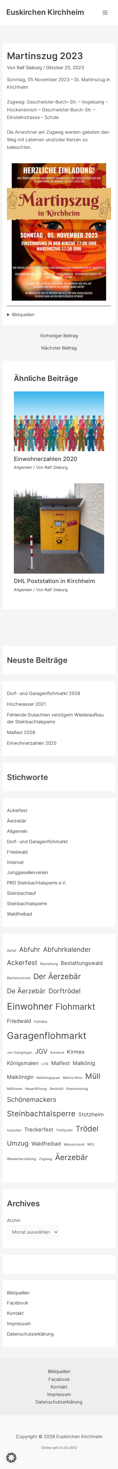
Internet (15, 862)
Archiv (13, 1220)
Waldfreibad (19, 914)
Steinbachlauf (21, 893)
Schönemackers (31, 1099)
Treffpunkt (64, 1130)
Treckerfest (38, 1129)
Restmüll (57, 1089)
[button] (11, 1457)
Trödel (87, 1128)
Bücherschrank (19, 978)
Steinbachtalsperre (27, 903)
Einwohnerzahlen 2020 (45, 458)
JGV (41, 1051)
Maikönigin (20, 1077)
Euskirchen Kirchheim (45, 12)
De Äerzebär (26, 991)
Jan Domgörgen (19, 1053)
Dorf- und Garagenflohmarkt (37, 841)
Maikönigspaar (48, 1078)
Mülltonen (14, 1089)
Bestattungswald (82, 963)
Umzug (18, 1143)
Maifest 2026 (21, 732)
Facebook (17, 1303)
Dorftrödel (64, 991)
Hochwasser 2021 (26, 704)
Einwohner (30, 1006)
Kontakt (15, 1313)
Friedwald (17, 852)
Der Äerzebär (57, 976)
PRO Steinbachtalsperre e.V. (36, 883)
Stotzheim (91, 1114)
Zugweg (45, 1159)
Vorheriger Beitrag (59, 336)
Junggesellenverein (27, 872)
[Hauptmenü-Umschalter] (105, 12)
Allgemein (23, 467)
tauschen (14, 1130)
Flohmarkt (75, 1006)
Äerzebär (16, 821)
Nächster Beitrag (59, 348)
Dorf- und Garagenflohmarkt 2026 (43, 693)
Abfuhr (29, 949)
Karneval (57, 1053)
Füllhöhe (40, 1022)
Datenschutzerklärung (30, 1334)
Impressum (19, 1323)
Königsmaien (23, 1063)
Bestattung (49, 964)
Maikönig (84, 1063)
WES (90, 1144)
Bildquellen (23, 314)
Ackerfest (17, 810)
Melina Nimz (72, 1078)
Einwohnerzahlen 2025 (32, 743)
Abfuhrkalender (67, 949)
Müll (92, 1076)
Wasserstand (74, 1144)
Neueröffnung (36, 1089)
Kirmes (76, 1052)
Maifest (60, 1063)
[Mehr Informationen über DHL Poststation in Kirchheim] (59, 528)
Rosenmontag (77, 1089)
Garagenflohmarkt (47, 1035)
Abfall (11, 951)
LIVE (45, 1064)
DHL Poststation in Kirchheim (54, 580)
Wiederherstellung (21, 1159)
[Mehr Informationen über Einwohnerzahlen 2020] (59, 421)
